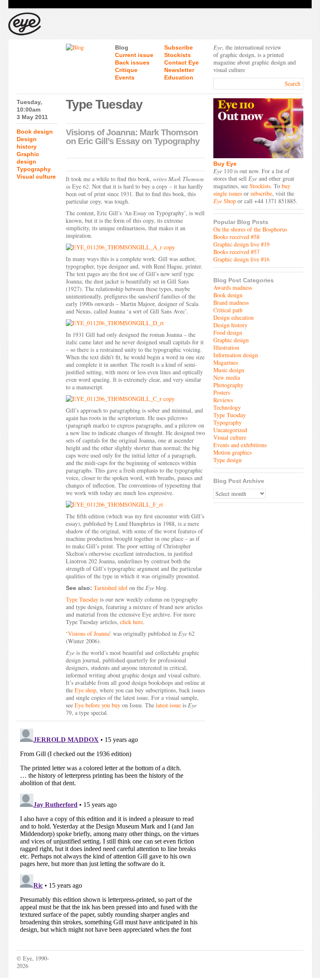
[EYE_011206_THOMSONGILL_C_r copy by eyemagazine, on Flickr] (135, 399)
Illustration (226, 347)
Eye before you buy (97, 705)
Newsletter (179, 70)
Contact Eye (181, 62)
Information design (235, 355)
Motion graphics (232, 452)
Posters (221, 392)
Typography (34, 169)
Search (292, 83)
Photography (228, 385)
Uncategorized (230, 430)
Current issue (134, 55)
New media (226, 377)
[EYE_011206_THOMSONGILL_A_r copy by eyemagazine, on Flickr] (135, 247)
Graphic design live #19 (241, 244)
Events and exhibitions (240, 445)
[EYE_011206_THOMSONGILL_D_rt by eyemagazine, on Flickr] (135, 323)
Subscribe (178, 47)
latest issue (168, 705)
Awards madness (232, 287)
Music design (228, 370)
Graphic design (231, 340)
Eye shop (85, 690)
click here (131, 622)
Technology (227, 407)
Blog (121, 47)
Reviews (223, 400)
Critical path (227, 310)
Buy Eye (225, 163)
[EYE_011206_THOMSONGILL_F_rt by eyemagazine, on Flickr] (135, 504)
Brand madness (231, 302)
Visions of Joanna (88, 633)
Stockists (177, 55)
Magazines (225, 362)
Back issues (132, 62)
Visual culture (36, 176)
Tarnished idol (111, 588)
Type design (227, 460)
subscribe (261, 193)
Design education (233, 317)
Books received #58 (236, 237)
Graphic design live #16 (241, 259)
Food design (227, 332)
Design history (230, 325)
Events (125, 77)
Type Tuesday (82, 599)
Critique (126, 70)
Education (178, 77)
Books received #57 (236, 252)
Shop (224, 201)
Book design (35, 131)
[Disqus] (111, 829)
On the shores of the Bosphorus (250, 229)
